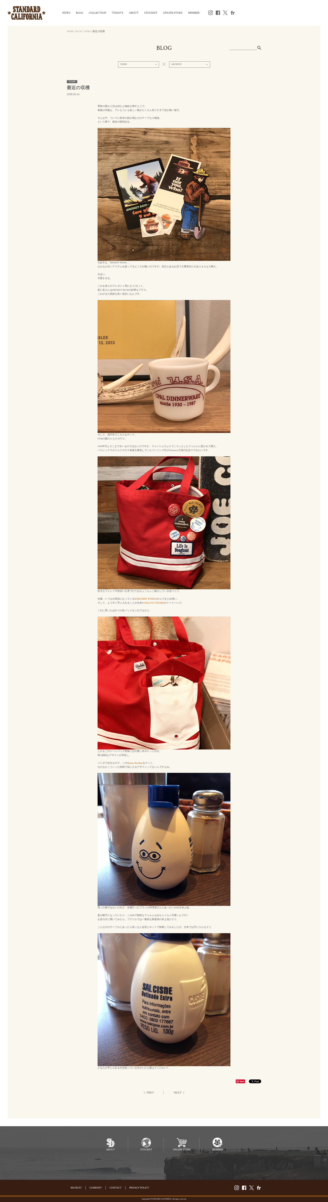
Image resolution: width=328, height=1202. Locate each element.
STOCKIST (150, 13)
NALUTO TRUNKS (154, 603)
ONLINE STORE (172, 13)
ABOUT (134, 13)
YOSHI (87, 31)
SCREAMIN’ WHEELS (146, 599)
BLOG (79, 13)
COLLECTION (97, 13)
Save (242, 1081)
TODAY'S (117, 13)
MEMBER (194, 13)
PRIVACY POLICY (139, 1187)
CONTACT (115, 1187)
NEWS (66, 13)
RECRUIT (76, 1187)
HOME (70, 31)
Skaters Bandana (135, 763)
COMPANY (95, 1187)
